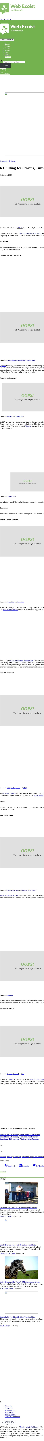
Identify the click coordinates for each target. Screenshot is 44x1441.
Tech (6, 52)
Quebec (3, 366)
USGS (8, 788)
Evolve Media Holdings (29, 1427)
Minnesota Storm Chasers (28, 890)
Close (3, 69)
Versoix (28, 426)
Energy (7, 44)
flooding (10, 1157)
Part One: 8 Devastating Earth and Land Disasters (20, 1135)
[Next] (4, 1179)
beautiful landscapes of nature (30, 233)
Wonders (8, 57)
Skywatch (9, 1074)
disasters (3, 1157)
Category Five (19, 416)
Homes (7, 48)
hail (19, 1157)
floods (15, 1157)
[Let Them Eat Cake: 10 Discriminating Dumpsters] (21, 1204)
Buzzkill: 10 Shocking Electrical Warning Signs (17, 1317)
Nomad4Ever (10, 602)
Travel (7, 55)
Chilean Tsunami (9, 793)
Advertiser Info (10, 1410)
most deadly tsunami (10, 610)
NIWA (24, 788)
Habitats (8, 46)
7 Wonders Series (6, 1288)
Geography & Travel (7, 161)
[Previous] (1, 1179)
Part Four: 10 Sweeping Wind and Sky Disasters (19, 1139)
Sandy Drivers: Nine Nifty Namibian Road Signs (18, 1245)
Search (5, 66)
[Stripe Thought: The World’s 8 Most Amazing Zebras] (21, 1278)
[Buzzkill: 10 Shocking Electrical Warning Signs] (21, 1313)
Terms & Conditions (12, 1417)
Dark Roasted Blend (29, 360)
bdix (22, 1074)
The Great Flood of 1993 (9, 896)
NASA (8, 890)
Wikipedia (10, 995)
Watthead (16, 1074)
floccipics (9, 416)
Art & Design (5, 1325)
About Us (8, 1406)
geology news (15, 890)
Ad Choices (9, 1412)
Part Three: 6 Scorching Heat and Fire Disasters (19, 1137)
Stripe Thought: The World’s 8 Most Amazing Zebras (20, 1282)
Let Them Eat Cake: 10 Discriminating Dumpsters (18, 1208)
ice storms (25, 1157)
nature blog (19, 360)
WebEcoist (20, 228)
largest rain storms (36, 1157)
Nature (7, 50)
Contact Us (9, 1408)
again (11, 1079)
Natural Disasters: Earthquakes (21, 660)
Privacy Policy (10, 1415)
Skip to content (5, 19)
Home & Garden (6, 1216)
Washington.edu (15, 788)
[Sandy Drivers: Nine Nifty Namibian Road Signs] (21, 1241)
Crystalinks (20, 602)
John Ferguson (11, 360)
